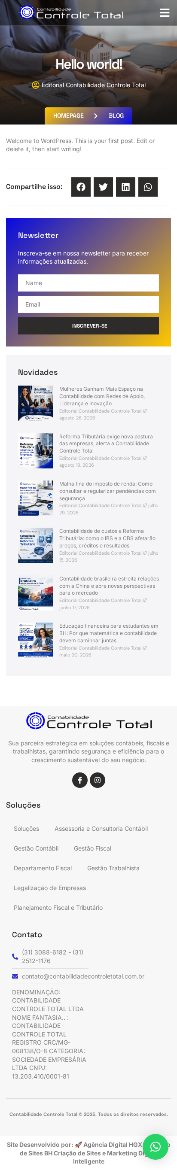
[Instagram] (97, 780)
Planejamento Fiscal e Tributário (58, 907)
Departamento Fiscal (43, 868)
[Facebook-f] (80, 780)
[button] (165, 13)
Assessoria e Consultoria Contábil (101, 828)
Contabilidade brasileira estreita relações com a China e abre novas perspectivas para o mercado (109, 585)
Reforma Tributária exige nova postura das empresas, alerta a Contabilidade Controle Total (106, 443)
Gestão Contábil (36, 848)
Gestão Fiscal (92, 848)
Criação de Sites (78, 1153)
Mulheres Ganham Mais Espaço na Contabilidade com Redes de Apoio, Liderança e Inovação (102, 396)
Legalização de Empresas (50, 887)
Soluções (26, 828)
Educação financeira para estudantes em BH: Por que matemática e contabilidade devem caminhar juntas (109, 633)
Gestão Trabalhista (113, 868)
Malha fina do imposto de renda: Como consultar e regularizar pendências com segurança (107, 490)
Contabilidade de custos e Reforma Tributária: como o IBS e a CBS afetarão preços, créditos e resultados (107, 538)
